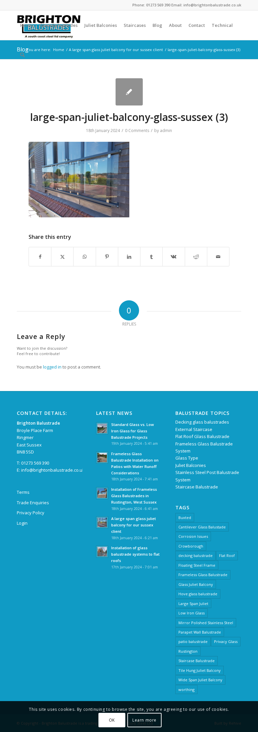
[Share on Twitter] (62, 256)
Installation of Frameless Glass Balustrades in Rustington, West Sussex (134, 496)
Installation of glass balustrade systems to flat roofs (135, 554)
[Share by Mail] (218, 256)
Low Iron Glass (191, 612)
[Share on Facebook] (40, 256)
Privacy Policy (30, 513)
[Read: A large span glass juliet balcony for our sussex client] (102, 522)
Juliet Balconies (190, 465)
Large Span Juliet (193, 603)
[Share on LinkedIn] (129, 256)
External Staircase (193, 429)
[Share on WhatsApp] (84, 256)
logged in (52, 367)
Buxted (184, 517)
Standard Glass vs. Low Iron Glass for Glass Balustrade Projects (132, 431)
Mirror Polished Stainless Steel (205, 622)
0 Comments (137, 130)
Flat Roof (227, 555)
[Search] (22, 55)
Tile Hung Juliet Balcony (199, 670)
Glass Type (186, 458)
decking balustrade (195, 555)
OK (112, 720)
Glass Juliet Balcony (195, 584)
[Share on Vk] (173, 256)
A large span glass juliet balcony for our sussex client (133, 525)
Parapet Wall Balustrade (199, 632)
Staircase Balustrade (196, 487)
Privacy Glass (226, 641)
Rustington (188, 651)
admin (166, 130)
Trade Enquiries (33, 503)
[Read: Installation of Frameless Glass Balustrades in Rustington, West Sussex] (102, 493)
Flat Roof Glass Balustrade (202, 436)
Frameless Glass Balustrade (202, 574)
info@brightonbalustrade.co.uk (53, 470)
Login (22, 523)
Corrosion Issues (193, 536)
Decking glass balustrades (202, 422)
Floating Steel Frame (196, 565)
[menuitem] (26, 25)
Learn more (144, 720)
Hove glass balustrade (197, 593)
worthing (186, 689)
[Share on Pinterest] (107, 256)
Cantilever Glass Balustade (202, 526)
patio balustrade (193, 641)
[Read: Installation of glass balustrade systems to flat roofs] (102, 552)
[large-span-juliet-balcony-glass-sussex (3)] (129, 91)
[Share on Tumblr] (151, 256)
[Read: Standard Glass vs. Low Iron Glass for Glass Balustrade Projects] (102, 428)
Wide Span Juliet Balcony (200, 679)
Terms (23, 492)
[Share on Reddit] (196, 256)
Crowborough (190, 546)
